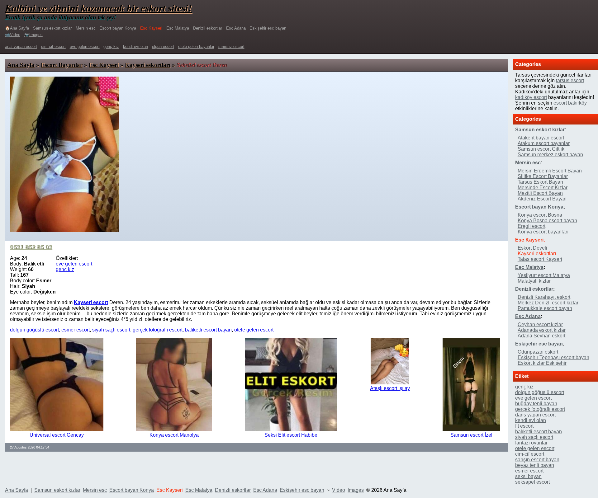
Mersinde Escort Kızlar (542, 187)
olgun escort (163, 46)
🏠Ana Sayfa (17, 28)
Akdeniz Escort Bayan (542, 198)
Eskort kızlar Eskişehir (542, 363)
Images (356, 490)
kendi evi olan (135, 46)
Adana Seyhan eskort (541, 335)
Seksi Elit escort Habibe (290, 435)
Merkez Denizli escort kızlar (548, 302)
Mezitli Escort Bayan (540, 193)
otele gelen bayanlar (196, 46)
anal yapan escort (21, 46)
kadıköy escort (531, 97)
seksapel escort (532, 482)
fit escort (524, 426)
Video (338, 490)
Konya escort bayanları (543, 231)
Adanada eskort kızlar (542, 330)
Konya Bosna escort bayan (547, 220)
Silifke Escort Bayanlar (543, 176)
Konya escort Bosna (540, 215)
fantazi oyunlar (531, 442)
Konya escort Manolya (174, 435)
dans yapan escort (535, 414)
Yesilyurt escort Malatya (544, 275)
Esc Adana (236, 28)
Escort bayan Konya (117, 28)
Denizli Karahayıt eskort (544, 297)
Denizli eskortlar (207, 28)
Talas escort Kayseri (540, 259)
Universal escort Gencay (57, 435)
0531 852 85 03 (31, 247)
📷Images (33, 34)
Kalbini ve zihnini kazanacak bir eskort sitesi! (98, 8)
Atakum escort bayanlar (544, 143)
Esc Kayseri (104, 65)
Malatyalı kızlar (534, 281)
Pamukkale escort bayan (545, 308)
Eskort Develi (532, 248)
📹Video (12, 34)
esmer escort (75, 329)
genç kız (111, 46)
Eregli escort (531, 226)
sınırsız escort (231, 46)
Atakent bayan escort (541, 137)
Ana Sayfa (21, 65)
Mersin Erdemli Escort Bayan (550, 170)
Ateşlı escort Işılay (390, 388)
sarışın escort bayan (537, 459)
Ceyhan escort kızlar (540, 324)
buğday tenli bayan (536, 403)
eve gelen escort (85, 46)
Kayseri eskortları (147, 65)
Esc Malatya (177, 28)
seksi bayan (528, 476)
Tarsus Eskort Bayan (540, 182)
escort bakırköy (570, 103)
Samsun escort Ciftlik (541, 149)
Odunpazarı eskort (538, 352)
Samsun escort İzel (471, 435)
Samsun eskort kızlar (52, 28)
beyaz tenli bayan (534, 465)
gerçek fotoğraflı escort (158, 329)
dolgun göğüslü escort (34, 329)
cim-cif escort (53, 46)
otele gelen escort (253, 329)
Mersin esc (86, 28)
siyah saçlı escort (111, 329)
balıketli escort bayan (208, 329)
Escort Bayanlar (62, 65)
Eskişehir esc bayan (267, 28)
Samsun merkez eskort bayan (550, 154)
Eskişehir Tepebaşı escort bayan (553, 357)
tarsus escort (570, 80)
